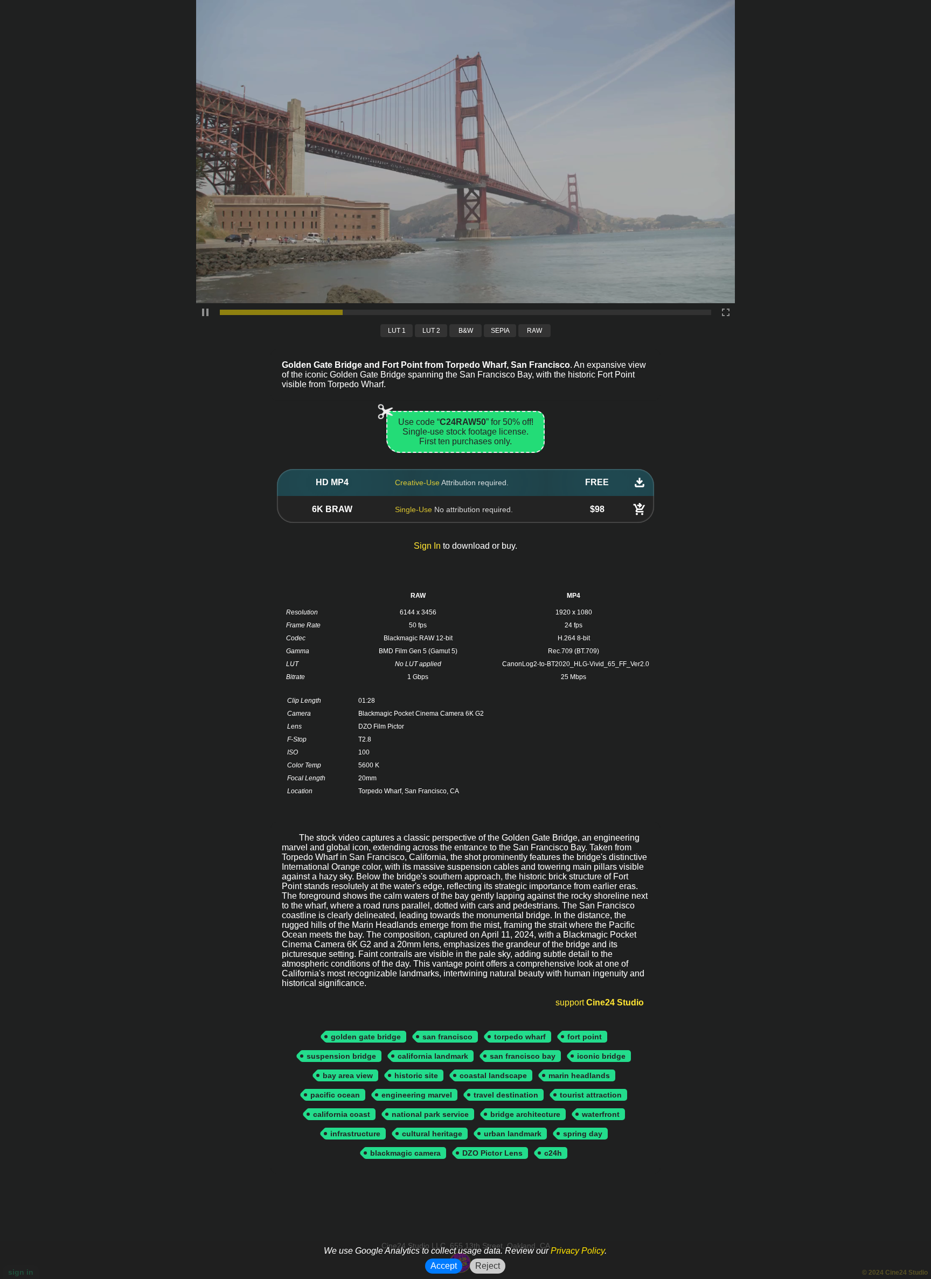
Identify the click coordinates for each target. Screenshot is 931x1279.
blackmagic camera (405, 1153)
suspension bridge (341, 1056)
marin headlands (579, 1075)
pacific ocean (335, 1095)
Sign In (427, 545)
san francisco (447, 1036)
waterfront (601, 1114)
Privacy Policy (578, 1250)
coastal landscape (493, 1075)
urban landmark (512, 1133)
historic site (416, 1075)
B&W (465, 330)
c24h (553, 1153)
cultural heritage (432, 1133)
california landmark (433, 1056)
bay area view (348, 1075)
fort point (584, 1036)
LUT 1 (397, 330)
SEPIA (500, 330)
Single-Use (413, 509)
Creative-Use (417, 482)
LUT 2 (431, 330)
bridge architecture (525, 1114)
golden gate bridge (366, 1036)
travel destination (506, 1095)
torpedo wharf (520, 1036)
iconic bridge (601, 1056)
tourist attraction (591, 1095)
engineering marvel (416, 1095)
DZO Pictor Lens (492, 1153)
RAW (534, 330)
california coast (341, 1114)
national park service (430, 1114)
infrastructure (355, 1133)
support (599, 1002)
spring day (582, 1133)
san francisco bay (522, 1056)
